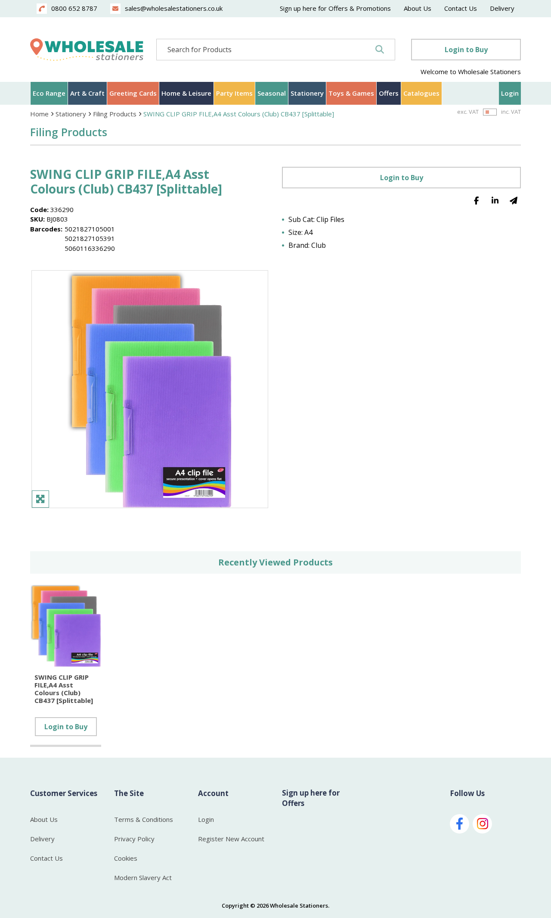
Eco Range (49, 93)
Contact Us (460, 8)
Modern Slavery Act (143, 877)
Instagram (482, 824)
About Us (417, 8)
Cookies (125, 858)
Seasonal (271, 93)
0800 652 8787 (74, 8)
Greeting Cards (133, 93)
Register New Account (231, 838)
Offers (389, 93)
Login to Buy (466, 49)
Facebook (459, 824)
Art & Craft (87, 93)
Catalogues (421, 93)
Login (510, 93)
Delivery (502, 8)
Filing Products (114, 113)
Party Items (234, 93)
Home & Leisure (186, 93)
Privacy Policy (134, 838)
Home (39, 113)
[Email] (513, 200)
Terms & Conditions (143, 819)
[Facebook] (476, 200)
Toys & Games (351, 93)
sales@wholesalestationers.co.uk (174, 8)
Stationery (307, 93)
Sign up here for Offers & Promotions (335, 8)
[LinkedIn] (494, 200)
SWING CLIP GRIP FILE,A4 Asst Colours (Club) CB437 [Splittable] (238, 113)
